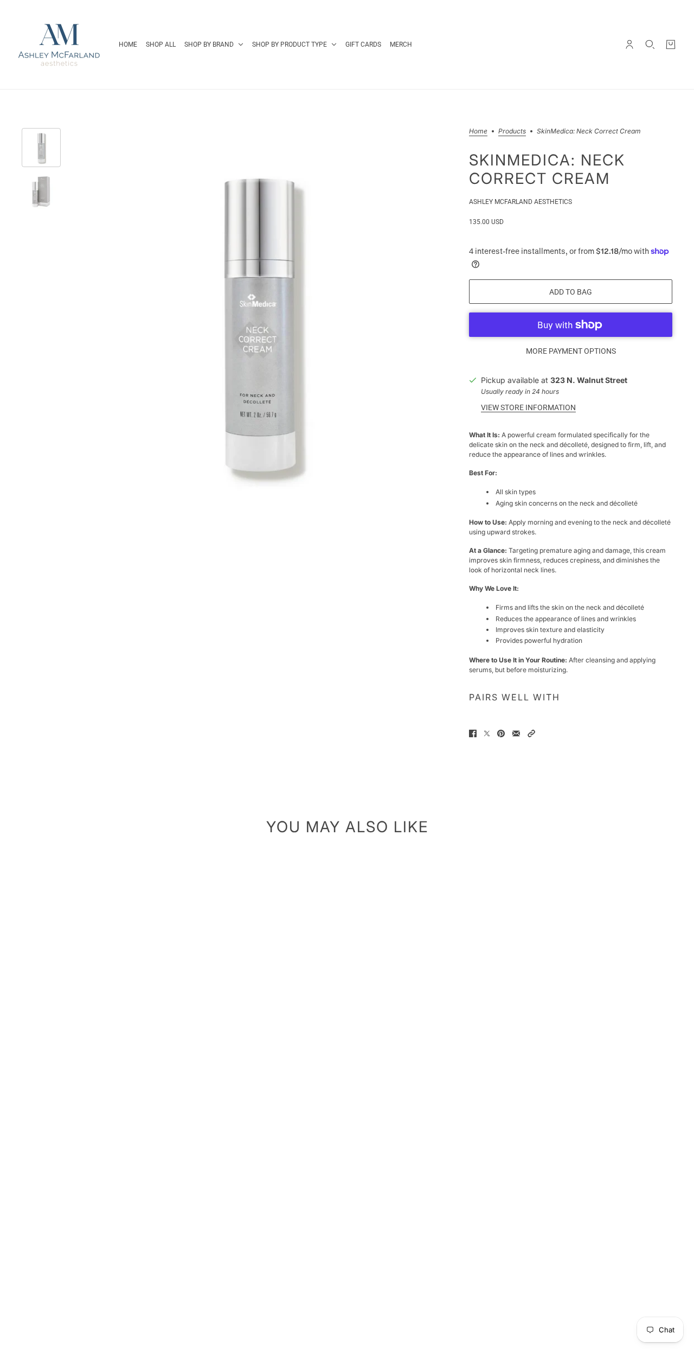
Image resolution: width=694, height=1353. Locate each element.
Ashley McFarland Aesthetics (520, 202)
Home (478, 131)
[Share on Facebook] (473, 733)
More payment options (571, 351)
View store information (528, 407)
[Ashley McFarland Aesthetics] (59, 44)
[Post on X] (487, 733)
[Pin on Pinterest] (501, 733)
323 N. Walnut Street (588, 380)
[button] (531, 733)
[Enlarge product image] (258, 321)
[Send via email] (516, 733)
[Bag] (671, 44)
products (512, 131)
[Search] (650, 44)
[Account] (629, 44)
